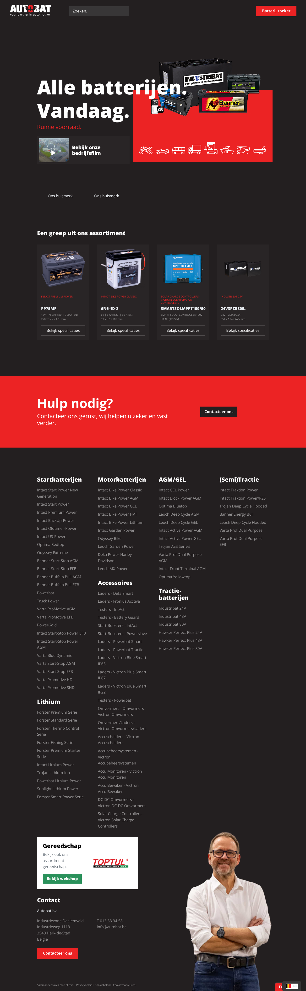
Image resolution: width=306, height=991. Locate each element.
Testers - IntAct (111, 609)
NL (295, 986)
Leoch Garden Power (116, 546)
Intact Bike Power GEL (117, 506)
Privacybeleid (84, 985)
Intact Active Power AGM (180, 530)
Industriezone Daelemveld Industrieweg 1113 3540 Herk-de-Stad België (60, 930)
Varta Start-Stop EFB (55, 671)
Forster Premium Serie (57, 712)
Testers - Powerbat (114, 700)
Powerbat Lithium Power (59, 780)
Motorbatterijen (122, 479)
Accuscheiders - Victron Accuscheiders (118, 740)
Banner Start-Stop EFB (56, 568)
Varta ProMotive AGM (56, 609)
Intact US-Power (51, 536)
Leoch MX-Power (113, 568)
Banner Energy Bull (237, 514)
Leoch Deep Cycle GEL (178, 522)
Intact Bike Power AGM (118, 498)
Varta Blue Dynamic (54, 655)
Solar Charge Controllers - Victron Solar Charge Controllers (121, 819)
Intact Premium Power (57, 512)
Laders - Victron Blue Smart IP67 (122, 675)
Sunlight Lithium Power (57, 788)
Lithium (48, 702)
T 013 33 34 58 (110, 920)
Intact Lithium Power (55, 764)
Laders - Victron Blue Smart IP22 (122, 689)
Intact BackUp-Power (55, 520)
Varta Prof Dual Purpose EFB (241, 541)
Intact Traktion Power (239, 490)
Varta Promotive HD (54, 679)
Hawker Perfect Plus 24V (180, 632)
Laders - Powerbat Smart (120, 641)
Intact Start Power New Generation (57, 493)
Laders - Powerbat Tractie (120, 649)
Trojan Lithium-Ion (53, 772)
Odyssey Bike (109, 538)
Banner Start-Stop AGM (57, 560)
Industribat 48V (172, 616)
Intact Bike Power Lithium (120, 522)
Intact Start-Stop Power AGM (57, 644)
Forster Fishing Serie (55, 742)
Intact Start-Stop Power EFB (61, 633)
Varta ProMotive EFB (55, 617)
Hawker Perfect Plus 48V (180, 640)
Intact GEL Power (174, 490)
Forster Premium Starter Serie (58, 753)
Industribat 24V (172, 608)
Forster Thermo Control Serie (58, 731)
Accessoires (115, 583)
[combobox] (291, 986)
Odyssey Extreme (52, 552)
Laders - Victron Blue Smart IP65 (122, 660)
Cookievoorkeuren (124, 985)
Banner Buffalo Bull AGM (59, 576)
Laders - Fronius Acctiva (119, 601)
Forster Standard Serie (57, 720)
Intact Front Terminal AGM (182, 568)
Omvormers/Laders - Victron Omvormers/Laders (122, 725)
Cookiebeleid (102, 985)
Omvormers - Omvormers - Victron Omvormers (122, 711)
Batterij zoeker (276, 10)
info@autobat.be (112, 926)
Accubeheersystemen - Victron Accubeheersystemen (118, 757)
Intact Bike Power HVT (117, 514)
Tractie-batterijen (174, 594)
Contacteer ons (218, 411)
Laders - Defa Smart (115, 593)
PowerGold (47, 625)
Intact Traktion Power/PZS (243, 498)
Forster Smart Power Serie (60, 796)
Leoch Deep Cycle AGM (179, 514)
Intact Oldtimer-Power (56, 528)
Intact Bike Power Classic (120, 490)
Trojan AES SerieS (174, 546)
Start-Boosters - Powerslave (122, 633)
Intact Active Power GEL (180, 538)
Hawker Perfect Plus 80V (180, 648)
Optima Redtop (50, 544)
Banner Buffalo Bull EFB (58, 584)
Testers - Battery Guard (118, 617)
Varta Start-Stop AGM (56, 663)
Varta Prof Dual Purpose (241, 530)
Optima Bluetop (173, 506)
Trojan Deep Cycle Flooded (243, 506)
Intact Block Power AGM (180, 498)
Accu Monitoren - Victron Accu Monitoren (120, 774)
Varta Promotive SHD (56, 687)
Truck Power (48, 601)
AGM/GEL (172, 479)
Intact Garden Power (116, 530)
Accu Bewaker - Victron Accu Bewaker (118, 788)
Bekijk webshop (62, 878)
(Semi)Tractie (239, 479)
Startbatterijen (59, 479)
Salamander (44, 985)
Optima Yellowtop (175, 576)
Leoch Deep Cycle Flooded (243, 522)
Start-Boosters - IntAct (117, 625)
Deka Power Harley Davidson (115, 557)
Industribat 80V (172, 624)
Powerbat (45, 592)
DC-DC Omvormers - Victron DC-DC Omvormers (122, 802)
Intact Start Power (53, 504)
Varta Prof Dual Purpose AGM (180, 557)
